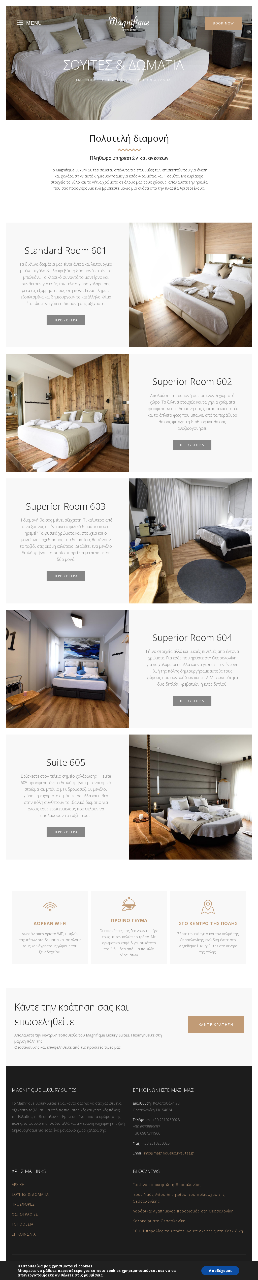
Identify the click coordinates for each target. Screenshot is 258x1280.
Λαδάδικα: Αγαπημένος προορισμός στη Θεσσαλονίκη (183, 1211)
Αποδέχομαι (220, 1270)
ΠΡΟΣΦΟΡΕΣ (23, 1204)
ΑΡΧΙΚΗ (18, 1184)
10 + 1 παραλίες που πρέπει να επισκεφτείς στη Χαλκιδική (188, 1231)
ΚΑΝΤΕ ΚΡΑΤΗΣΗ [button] (216, 1024)
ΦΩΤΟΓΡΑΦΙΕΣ (25, 1214)
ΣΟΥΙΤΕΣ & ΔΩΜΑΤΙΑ (30, 1194)
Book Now (223, 23)
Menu (34, 23)
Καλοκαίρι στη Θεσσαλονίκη (159, 1220)
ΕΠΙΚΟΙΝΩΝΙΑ (24, 1234)
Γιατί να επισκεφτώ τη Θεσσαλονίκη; (167, 1184)
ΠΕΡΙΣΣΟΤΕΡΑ (66, 320)
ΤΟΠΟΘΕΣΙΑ (22, 1224)
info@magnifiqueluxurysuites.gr (169, 1153)
